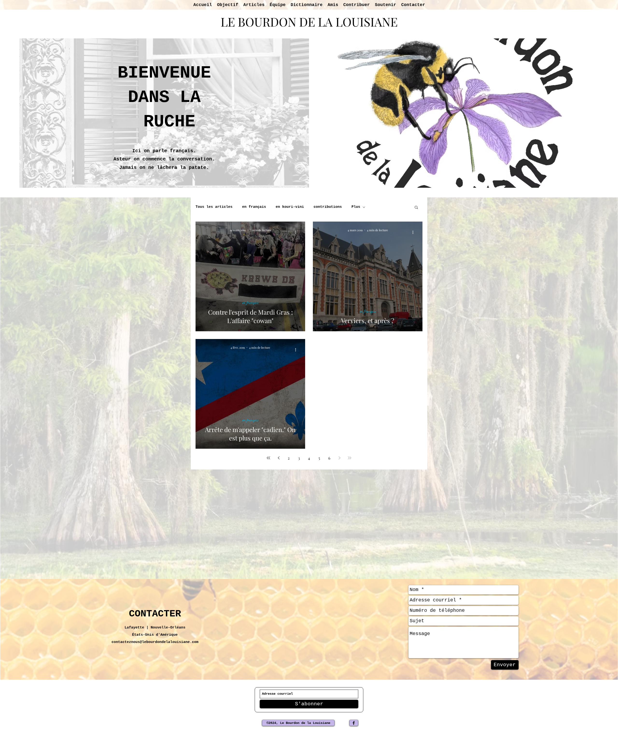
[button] (416, 207)
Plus (355, 207)
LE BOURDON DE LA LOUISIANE (309, 22)
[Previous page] (278, 458)
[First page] (268, 458)
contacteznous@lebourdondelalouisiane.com (155, 642)
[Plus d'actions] (297, 232)
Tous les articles (214, 207)
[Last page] (349, 458)
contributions (328, 207)
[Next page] (339, 458)
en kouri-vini (290, 207)
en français (254, 207)
